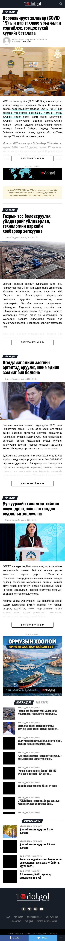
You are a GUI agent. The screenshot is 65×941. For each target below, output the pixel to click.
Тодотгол (26, 42)
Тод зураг (29, 921)
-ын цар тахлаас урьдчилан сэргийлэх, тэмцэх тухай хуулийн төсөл (32, 112)
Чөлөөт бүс (16, 921)
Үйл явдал (18, 917)
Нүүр (8, 917)
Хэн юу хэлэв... (52, 917)
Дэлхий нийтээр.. (34, 917)
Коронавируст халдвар (26, 108)
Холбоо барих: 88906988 (47, 921)
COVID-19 (46, 108)
